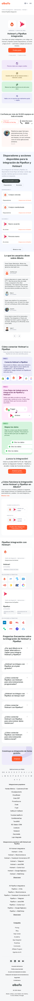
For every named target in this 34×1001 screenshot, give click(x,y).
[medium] (23, 961)
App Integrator (17, 940)
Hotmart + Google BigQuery (17, 871)
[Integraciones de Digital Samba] (4, 585)
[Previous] (15, 336)
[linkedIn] (15, 961)
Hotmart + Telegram (17, 861)
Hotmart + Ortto (17, 852)
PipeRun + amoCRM (17, 901)
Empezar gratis (17, 471)
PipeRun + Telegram (17, 898)
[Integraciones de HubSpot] (10, 622)
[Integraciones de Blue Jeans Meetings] (23, 579)
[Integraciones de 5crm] (4, 629)
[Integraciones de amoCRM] (4, 622)
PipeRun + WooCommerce (17, 892)
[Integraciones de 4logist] (23, 622)
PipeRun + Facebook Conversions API (17, 895)
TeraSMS (16, 821)
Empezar (17, 759)
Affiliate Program (17, 949)
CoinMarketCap (16, 818)
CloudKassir (16, 795)
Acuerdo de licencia (17, 966)
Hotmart (24, 9)
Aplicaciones (17, 9)
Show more (17, 877)
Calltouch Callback (16, 811)
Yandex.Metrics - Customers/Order (16, 789)
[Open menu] (30, 3)
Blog (17, 931)
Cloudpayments (16, 792)
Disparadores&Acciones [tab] (11, 181)
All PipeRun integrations (17, 886)
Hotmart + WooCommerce (17, 855)
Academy (17, 937)
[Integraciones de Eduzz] (10, 585)
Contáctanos (17, 980)
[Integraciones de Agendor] (17, 629)
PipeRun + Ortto (17, 889)
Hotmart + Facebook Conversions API (17, 858)
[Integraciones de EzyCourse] (17, 585)
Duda (16, 804)
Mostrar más (17, 249)
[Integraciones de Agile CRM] (23, 629)
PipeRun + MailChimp (17, 911)
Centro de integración (7, 9)
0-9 (3, 772)
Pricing (17, 928)
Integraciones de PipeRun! (24, 229)
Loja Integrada (16, 837)
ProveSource (16, 801)
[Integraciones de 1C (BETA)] (17, 622)
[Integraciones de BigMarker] (17, 579)
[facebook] (11, 961)
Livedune (16, 828)
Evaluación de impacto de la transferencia (17, 974)
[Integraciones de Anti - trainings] (10, 579)
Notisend (16, 831)
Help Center (17, 934)
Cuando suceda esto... (13, 505)
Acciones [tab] (19, 185)
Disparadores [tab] (8, 185)
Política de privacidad (17, 969)
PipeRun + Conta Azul (17, 905)
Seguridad (17, 977)
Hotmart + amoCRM (17, 864)
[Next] (19, 336)
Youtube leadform (16, 815)
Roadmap (17, 943)
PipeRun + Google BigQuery (17, 908)
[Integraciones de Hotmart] (4, 579)
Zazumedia (16, 834)
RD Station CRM (16, 824)
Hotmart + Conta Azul (17, 867)
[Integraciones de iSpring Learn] (23, 585)
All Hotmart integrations (17, 848)
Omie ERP (16, 798)
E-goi (16, 808)
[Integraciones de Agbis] (10, 629)
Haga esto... (10, 515)
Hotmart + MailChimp (17, 874)
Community (17, 946)
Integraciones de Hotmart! (25, 200)
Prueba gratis (17, 50)
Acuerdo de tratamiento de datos (17, 972)
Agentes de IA (17, 952)
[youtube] (19, 961)
